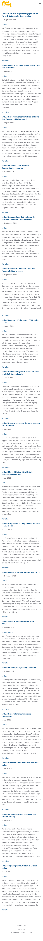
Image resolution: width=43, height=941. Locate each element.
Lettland (5, 25)
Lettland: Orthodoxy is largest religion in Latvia (19, 667)
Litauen (11, 632)
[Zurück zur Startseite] (7, 4)
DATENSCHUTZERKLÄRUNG (21, 933)
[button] (40, 4)
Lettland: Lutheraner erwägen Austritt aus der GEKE (21, 572)
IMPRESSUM (21, 925)
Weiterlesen (6, 61)
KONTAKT (21, 929)
